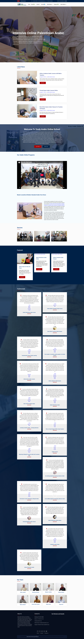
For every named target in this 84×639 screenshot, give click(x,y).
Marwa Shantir (23, 604)
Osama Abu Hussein (36, 604)
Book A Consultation (42, 239)
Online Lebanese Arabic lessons (55, 380)
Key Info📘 (43, 4)
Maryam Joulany (48, 592)
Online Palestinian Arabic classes (54, 520)
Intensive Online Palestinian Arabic (38, 33)
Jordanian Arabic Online (54, 544)
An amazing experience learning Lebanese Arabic (54, 475)
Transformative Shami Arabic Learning (29, 355)
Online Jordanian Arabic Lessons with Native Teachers (51, 74)
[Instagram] (60, 1)
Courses (41, 633)
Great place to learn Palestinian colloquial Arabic (29, 498)
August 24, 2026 (43, 76)
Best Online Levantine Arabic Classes (55, 331)
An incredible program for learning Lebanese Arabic (55, 498)
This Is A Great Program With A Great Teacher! (55, 429)
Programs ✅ (56, 4)
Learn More (38, 146)
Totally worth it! (55, 451)
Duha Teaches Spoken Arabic (29, 403)
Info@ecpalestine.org (38, 620)
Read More (43, 83)
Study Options (49, 4)
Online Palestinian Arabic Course (29, 312)
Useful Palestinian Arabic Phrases (59, 238)
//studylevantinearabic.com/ (44, 622)
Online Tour (46, 146)
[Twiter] (62, 1)
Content (37, 4)
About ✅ (32, 4)
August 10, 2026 (43, 110)
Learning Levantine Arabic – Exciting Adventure (29, 427)
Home (29, 4)
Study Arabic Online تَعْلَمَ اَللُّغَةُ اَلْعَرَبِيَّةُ (32, 636)
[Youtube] (66, 1)
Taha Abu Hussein (35, 592)
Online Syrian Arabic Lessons (29, 379)
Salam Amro (48, 604)
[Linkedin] (64, 1)
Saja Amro (61, 604)
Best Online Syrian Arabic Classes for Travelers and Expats (51, 107)
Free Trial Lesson (25, 239)
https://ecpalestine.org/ (45, 624)
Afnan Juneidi (23, 592)
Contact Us (46, 633)
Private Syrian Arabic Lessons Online (49, 90)
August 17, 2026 (43, 92)
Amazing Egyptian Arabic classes (29, 521)
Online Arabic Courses (51, 76)
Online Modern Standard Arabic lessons (54, 308)
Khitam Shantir (61, 592)
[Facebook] (58, 1)
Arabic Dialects (62, 4)
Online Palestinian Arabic (55, 404)
